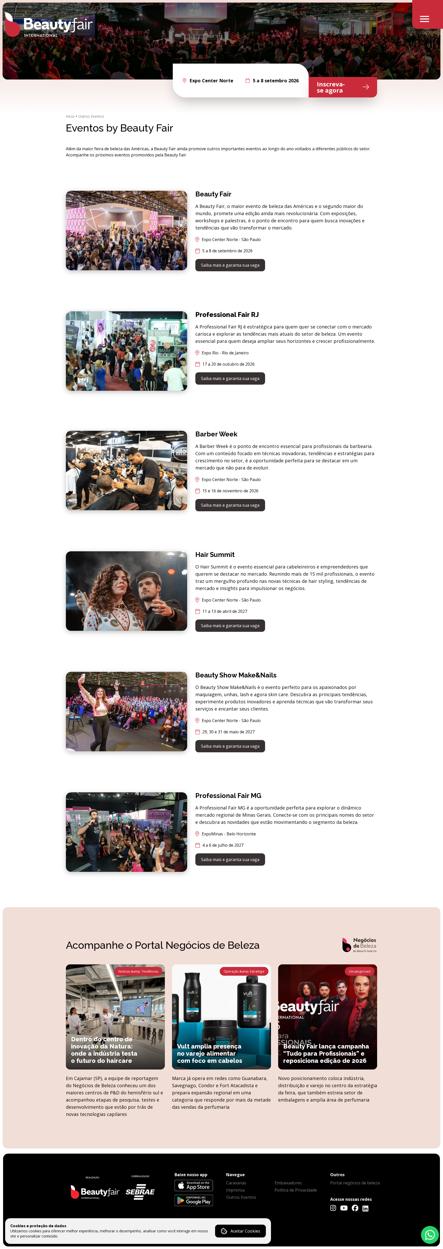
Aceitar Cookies (245, 1231)
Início (70, 116)
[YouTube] (344, 1207)
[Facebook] (355, 1207)
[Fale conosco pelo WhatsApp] (430, 1235)
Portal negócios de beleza (355, 1183)
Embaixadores (288, 1183)
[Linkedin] (365, 1208)
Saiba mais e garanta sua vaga (230, 265)
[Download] (194, 1186)
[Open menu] (427, 14)
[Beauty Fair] (49, 24)
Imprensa (235, 1190)
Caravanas (236, 1183)
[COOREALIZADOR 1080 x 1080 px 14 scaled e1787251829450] (112, 1189)
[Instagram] (333, 1207)
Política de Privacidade (296, 1190)
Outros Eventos (91, 116)
